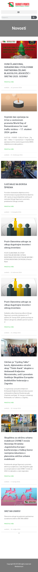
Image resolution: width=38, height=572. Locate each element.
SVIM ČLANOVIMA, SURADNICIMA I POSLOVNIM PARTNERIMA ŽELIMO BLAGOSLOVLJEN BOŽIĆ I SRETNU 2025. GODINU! (18, 70)
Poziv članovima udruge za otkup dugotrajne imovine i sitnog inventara (17, 244)
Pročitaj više (9, 82)
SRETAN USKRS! (12, 511)
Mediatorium (19, 566)
